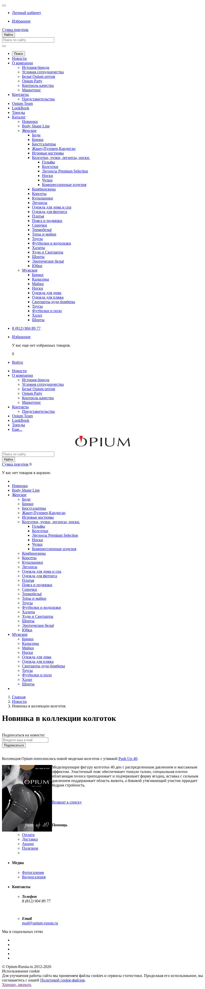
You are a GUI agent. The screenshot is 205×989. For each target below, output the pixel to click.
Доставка (30, 839)
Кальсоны (40, 279)
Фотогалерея (33, 872)
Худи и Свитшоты (47, 252)
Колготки (50, 166)
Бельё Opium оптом (38, 76)
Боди (36, 135)
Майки (38, 284)
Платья (38, 216)
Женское (29, 130)
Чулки (47, 180)
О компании (22, 63)
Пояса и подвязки (47, 221)
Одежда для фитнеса (49, 212)
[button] (26, 13)
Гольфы (48, 162)
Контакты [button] (20, 407)
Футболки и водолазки (51, 243)
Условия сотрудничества (43, 72)
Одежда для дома (46, 293)
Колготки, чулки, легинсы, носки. (61, 157)
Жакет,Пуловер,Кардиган (54, 148)
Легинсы (39, 203)
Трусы (37, 239)
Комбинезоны (44, 189)
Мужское (30, 270)
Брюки (38, 139)
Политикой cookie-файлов (62, 980)
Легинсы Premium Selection (65, 171)
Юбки (37, 266)
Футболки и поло (47, 311)
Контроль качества (38, 85)
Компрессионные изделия (64, 184)
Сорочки (39, 225)
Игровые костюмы (48, 153)
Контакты (20, 94)
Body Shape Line (36, 126)
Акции (28, 844)
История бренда (35, 67)
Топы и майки (44, 234)
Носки (47, 175)
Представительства (38, 99)
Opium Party (32, 81)
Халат (37, 315)
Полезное (30, 848)
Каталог (19, 117)
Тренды (18, 112)
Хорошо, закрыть (16, 984)
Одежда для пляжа (48, 297)
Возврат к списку (67, 802)
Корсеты (39, 193)
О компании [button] (22, 375)
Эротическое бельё (48, 261)
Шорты (38, 257)
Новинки (30, 121)
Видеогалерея (34, 877)
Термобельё (42, 230)
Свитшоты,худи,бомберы (53, 302)
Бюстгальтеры (44, 144)
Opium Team (22, 103)
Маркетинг (31, 90)
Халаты (38, 248)
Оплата (28, 835)
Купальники (42, 198)
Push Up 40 (127, 758)
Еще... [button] (17, 429)
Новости (19, 58)
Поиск (18, 54)
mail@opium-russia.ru (40, 923)
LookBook (20, 108)
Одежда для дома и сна (51, 207)
